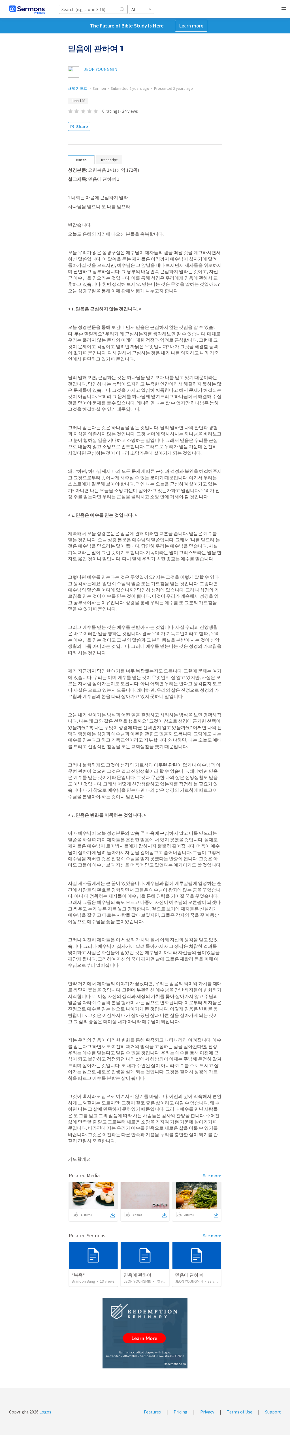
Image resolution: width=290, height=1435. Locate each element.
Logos (45, 1412)
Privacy (207, 1412)
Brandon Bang (83, 1281)
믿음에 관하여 (137, 1275)
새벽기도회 (78, 88)
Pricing (180, 1412)
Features (152, 1412)
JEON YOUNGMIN (101, 69)
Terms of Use (239, 1412)
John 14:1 (78, 100)
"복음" (78, 1275)
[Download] (112, 1215)
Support (273, 1412)
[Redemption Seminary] (145, 1333)
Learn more (191, 25)
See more (212, 1175)
